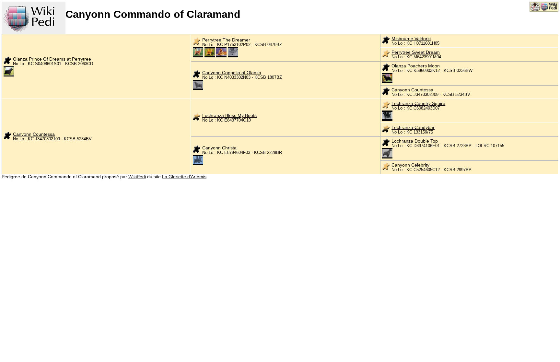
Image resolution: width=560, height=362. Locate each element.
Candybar (413, 127)
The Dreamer (226, 39)
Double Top (414, 141)
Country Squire (418, 103)
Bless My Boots (229, 115)
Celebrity (410, 165)
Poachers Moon (415, 65)
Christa (219, 147)
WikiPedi (137, 176)
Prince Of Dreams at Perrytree (52, 59)
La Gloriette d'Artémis (184, 176)
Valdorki (411, 38)
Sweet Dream (415, 52)
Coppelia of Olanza (231, 72)
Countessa (412, 89)
